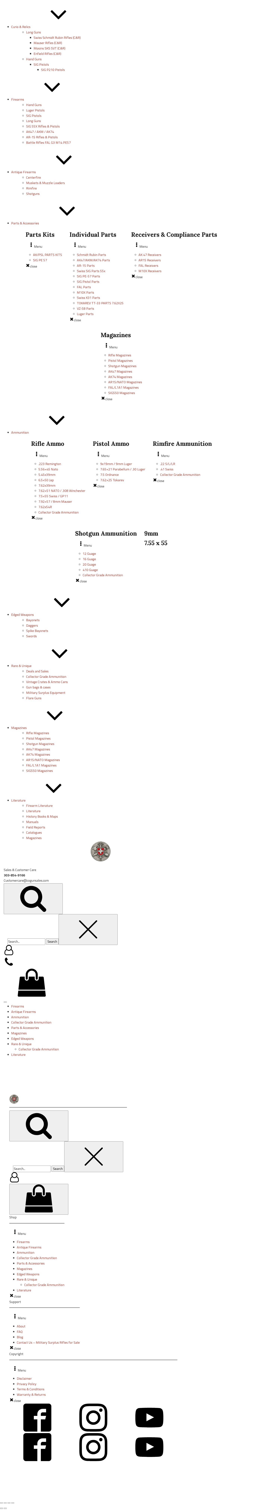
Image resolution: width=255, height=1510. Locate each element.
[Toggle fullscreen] (5, 1502)
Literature (33, 811)
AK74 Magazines (120, 376)
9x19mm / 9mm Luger (116, 463)
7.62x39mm (46, 485)
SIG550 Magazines (121, 392)
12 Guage (89, 553)
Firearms (17, 1006)
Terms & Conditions (30, 1389)
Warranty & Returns (31, 1394)
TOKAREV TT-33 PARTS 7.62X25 (100, 303)
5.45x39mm (46, 474)
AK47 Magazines (120, 371)
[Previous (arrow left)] (1, 1508)
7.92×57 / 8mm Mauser (55, 501)
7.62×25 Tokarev (112, 480)
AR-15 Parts (86, 265)
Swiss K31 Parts (88, 297)
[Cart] (38, 1199)
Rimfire (31, 188)
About (21, 1326)
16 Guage (89, 559)
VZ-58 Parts (85, 308)
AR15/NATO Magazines (125, 382)
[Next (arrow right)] (5, 1508)
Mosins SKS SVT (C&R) (49, 48)
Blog (20, 1337)
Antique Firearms (23, 1011)
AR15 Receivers (150, 260)
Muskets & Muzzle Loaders (45, 182)
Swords (31, 636)
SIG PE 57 (40, 260)
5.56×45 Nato (48, 469)
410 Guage (90, 569)
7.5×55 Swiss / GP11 (53, 496)
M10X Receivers (150, 270)
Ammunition (20, 1017)
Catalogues (34, 832)
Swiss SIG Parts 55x (91, 270)
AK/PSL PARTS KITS (47, 254)
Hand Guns (34, 59)
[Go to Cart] (32, 983)
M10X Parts (85, 292)
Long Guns (33, 32)
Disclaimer (24, 1378)
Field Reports (35, 827)
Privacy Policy (26, 1383)
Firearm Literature (39, 805)
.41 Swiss (166, 469)
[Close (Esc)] (12, 1502)
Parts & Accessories (25, 1027)
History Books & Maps (42, 816)
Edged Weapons (22, 1038)
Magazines (34, 837)
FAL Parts (84, 287)
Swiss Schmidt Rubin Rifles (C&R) (57, 37)
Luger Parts (85, 313)
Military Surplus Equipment (45, 692)
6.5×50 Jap (46, 480)
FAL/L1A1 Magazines (123, 387)
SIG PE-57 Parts (88, 276)
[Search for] (26, 941)
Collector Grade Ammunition (58, 512)
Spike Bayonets (37, 630)
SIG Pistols (41, 64)
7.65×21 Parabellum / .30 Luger (122, 469)
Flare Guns (33, 698)
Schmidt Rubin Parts (91, 254)
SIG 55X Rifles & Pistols (43, 126)
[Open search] (33, 898)
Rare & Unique (21, 1043)
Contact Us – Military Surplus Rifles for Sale (48, 1342)
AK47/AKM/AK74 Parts (93, 260)
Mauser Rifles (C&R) (48, 42)
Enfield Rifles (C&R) (47, 53)
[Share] (8, 1502)
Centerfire (33, 177)
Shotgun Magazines (122, 365)
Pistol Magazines (120, 360)
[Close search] (88, 929)
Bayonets (33, 620)
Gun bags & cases (38, 687)
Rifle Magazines (119, 355)
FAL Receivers (148, 265)
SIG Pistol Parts (88, 281)
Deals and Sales (37, 671)
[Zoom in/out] (1, 1502)
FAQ (20, 1331)
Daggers (32, 625)
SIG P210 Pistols (53, 69)
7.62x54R (45, 506)
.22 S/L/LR (167, 463)
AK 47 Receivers (150, 254)
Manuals (32, 821)
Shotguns (33, 193)
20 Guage (89, 564)
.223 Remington (49, 463)
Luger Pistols (35, 110)
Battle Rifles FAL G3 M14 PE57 (48, 142)
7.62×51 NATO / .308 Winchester (61, 490)
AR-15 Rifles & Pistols (42, 137)
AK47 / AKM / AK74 (40, 131)
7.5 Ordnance (109, 474)
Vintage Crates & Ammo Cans (47, 681)
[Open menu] (5, 1002)
